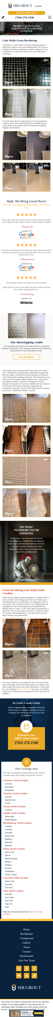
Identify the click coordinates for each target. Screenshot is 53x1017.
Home (26, 929)
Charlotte (8, 826)
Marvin (8, 855)
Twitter (34, 968)
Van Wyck (9, 888)
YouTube (19, 975)
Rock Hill (9, 901)
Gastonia (8, 810)
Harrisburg (9, 787)
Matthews (9, 839)
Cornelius (8, 829)
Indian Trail (9, 852)
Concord (8, 784)
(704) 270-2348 (24, 17)
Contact (26, 951)
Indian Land (9, 881)
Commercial (26, 938)
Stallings (8, 865)
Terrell (7, 803)
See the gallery (26, 357)
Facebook (26, 968)
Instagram (19, 968)
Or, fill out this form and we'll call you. (26, 746)
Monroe (8, 862)
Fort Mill (8, 894)
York (7, 907)
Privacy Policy (19, 1004)
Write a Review (2, 17)
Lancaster (8, 884)
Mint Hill (8, 842)
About (26, 947)
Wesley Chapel (11, 874)
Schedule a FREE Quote (26, 13)
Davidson (8, 833)
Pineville (8, 845)
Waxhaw (8, 868)
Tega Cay (8, 904)
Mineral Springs (11, 858)
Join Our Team (26, 960)
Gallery (26, 942)
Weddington (9, 871)
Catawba (8, 797)
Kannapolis (9, 790)
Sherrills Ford (10, 800)
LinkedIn (26, 975)
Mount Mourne (11, 820)
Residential (26, 933)
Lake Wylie (9, 897)
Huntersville (9, 836)
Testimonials (26, 955)
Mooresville (9, 816)
